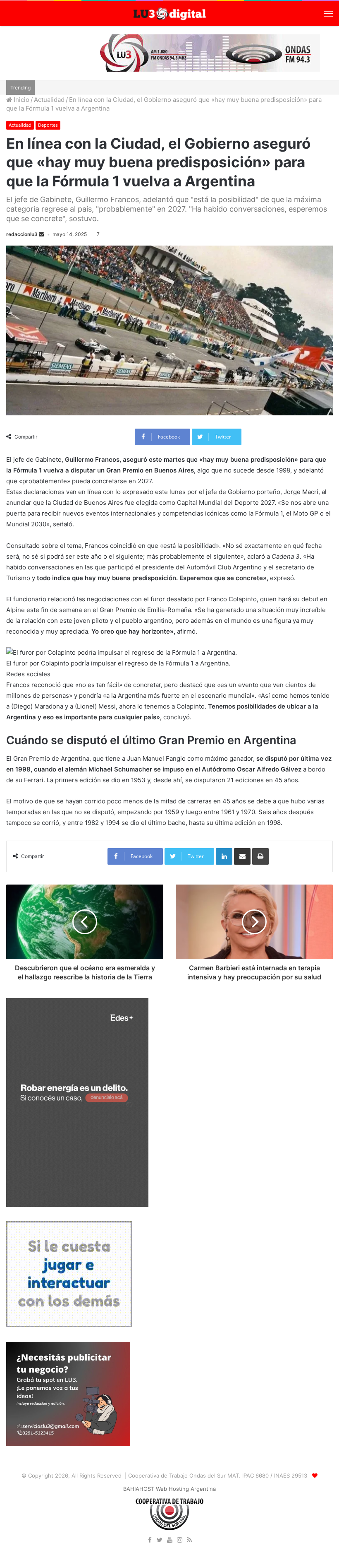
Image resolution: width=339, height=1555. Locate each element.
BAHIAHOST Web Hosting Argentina (169, 1488)
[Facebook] (150, 1540)
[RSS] (189, 1540)
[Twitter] (160, 1540)
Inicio (20, 100)
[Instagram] (179, 1540)
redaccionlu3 (22, 234)
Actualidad (49, 100)
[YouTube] (169, 1540)
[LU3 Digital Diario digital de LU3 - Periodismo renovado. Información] (169, 13)
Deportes (48, 125)
